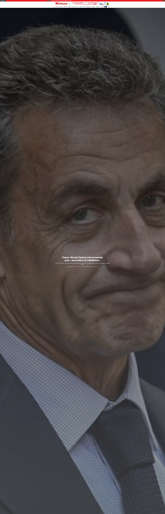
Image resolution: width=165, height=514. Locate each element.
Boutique (101, 6)
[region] (89, 4)
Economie (69, 6)
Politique (65, 6)
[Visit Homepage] (61, 3)
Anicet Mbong (72, 266)
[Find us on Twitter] (106, 7)
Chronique (97, 6)
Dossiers (93, 6)
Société (73, 6)
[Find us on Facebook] (104, 7)
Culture (77, 6)
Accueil (56, 6)
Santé (81, 6)
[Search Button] (109, 7)
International (88, 6)
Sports (83, 6)
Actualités (61, 6)
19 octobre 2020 (77, 266)
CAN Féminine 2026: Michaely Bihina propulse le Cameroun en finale (60, 0)
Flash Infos (85, 266)
